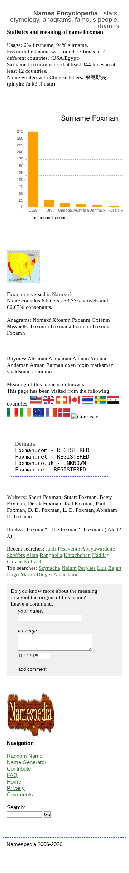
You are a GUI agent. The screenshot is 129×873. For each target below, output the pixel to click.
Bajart (114, 568)
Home (14, 782)
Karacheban (77, 555)
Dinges (44, 574)
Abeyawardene (98, 549)
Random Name (25, 756)
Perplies (87, 568)
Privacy (16, 788)
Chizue (15, 561)
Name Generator (26, 762)
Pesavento (69, 549)
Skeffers (16, 555)
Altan (32, 555)
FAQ (12, 775)
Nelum (69, 568)
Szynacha (49, 568)
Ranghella (51, 555)
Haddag (101, 555)
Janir (51, 549)
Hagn (13, 574)
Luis (102, 568)
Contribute (19, 769)
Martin (27, 574)
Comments (20, 794)
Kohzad (33, 561)
